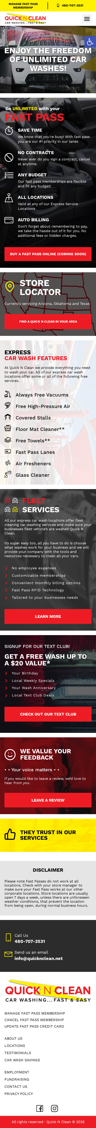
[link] (90, 42)
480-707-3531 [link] (30, 941)
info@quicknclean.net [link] (39, 958)
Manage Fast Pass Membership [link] (23, 5)
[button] (87, 18)
